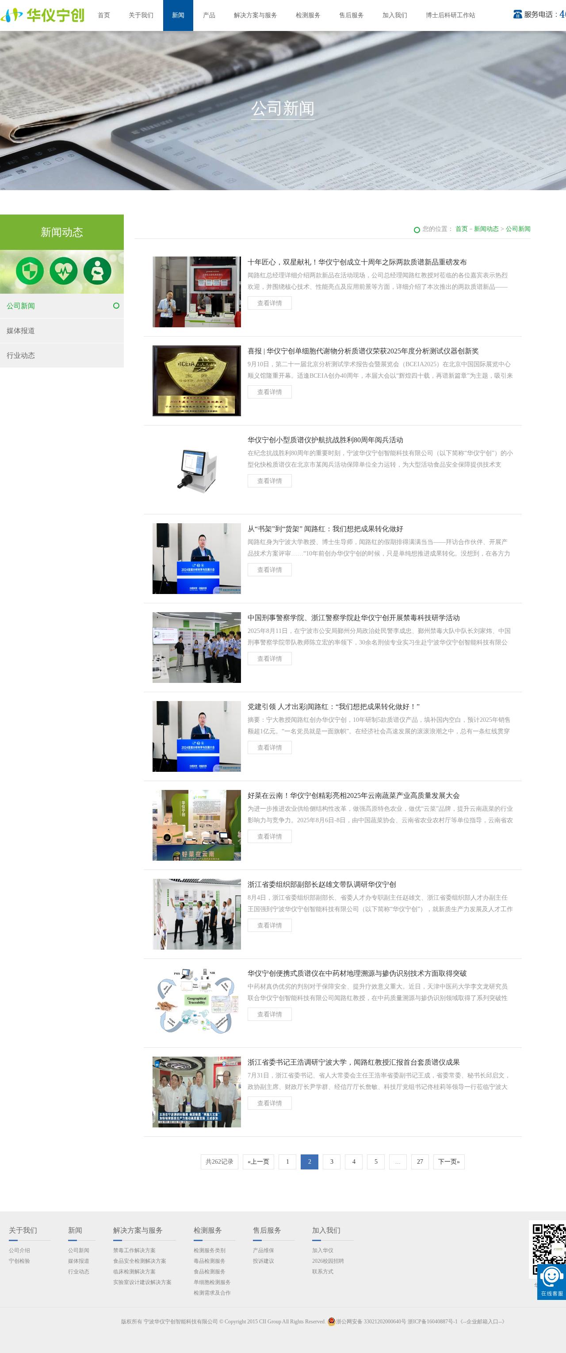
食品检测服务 (210, 1272)
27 (420, 1161)
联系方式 (322, 1272)
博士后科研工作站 (450, 15)
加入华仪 (322, 1250)
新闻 (178, 15)
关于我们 (141, 15)
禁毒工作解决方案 (134, 1250)
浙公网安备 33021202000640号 (371, 1322)
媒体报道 (21, 330)
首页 (104, 15)
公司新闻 (21, 306)
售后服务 (351, 15)
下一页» (449, 1161)
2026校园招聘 (328, 1261)
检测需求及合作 (212, 1293)
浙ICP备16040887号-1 (433, 1322)
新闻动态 (486, 229)
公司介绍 (19, 1250)
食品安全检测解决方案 (139, 1261)
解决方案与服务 (255, 15)
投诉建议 (263, 1261)
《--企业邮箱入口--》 (482, 1322)
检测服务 (308, 15)
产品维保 (263, 1250)
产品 (209, 15)
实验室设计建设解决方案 (142, 1282)
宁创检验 (19, 1261)
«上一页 (258, 1161)
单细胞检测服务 (212, 1282)
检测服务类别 (210, 1250)
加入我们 (394, 15)
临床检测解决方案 (134, 1272)
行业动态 (21, 355)
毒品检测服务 (210, 1261)
